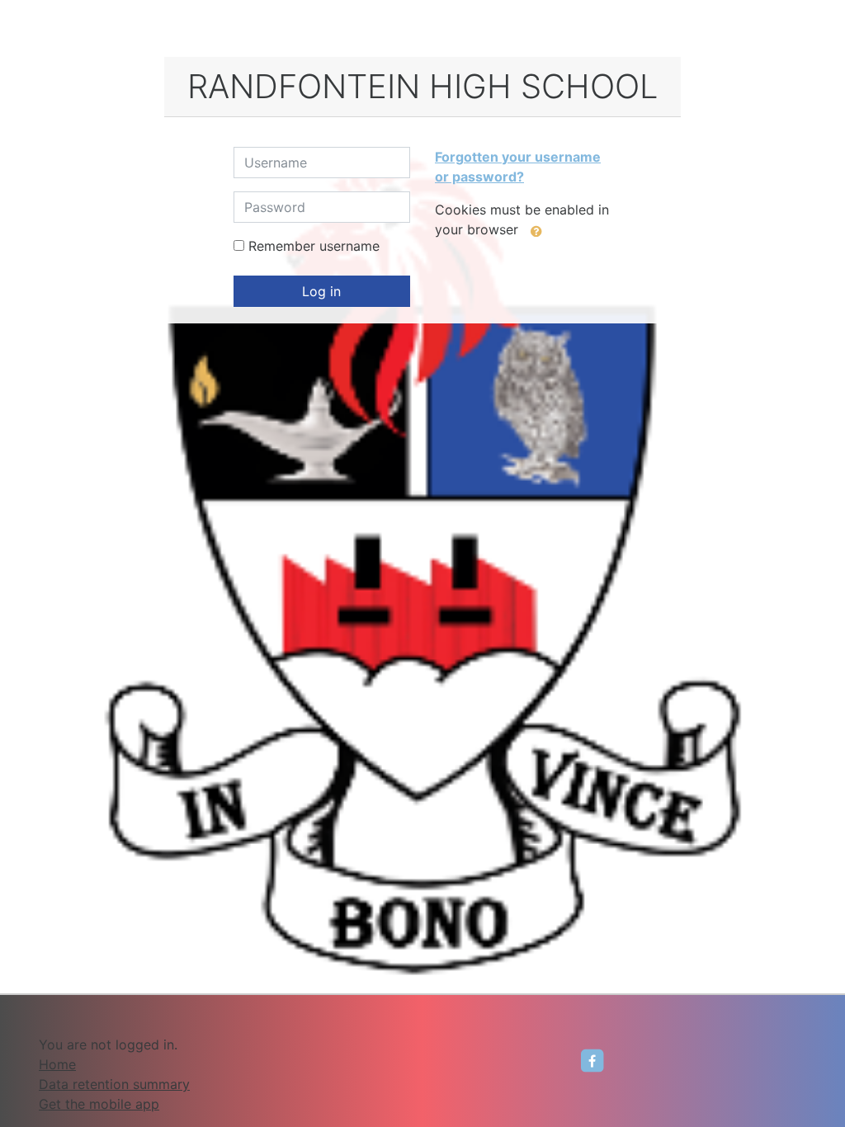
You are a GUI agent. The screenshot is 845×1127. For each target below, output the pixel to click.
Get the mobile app (99, 1104)
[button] (536, 231)
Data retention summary (114, 1084)
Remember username (314, 246)
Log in (321, 291)
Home (57, 1064)
